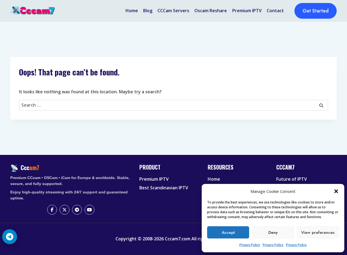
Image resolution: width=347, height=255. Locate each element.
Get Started (316, 10)
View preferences (318, 232)
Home (132, 11)
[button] (336, 191)
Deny (273, 232)
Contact (275, 11)
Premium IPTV (247, 11)
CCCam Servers (173, 11)
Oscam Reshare (210, 11)
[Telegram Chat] (9, 236)
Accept (228, 232)
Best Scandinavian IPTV (163, 188)
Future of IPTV (291, 179)
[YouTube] (89, 210)
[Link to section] (170, 171)
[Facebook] (52, 210)
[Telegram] (77, 210)
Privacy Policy (249, 245)
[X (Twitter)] (64, 210)
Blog (147, 11)
